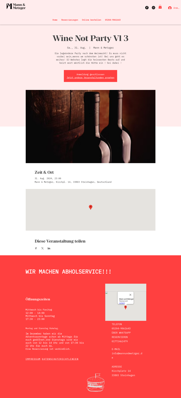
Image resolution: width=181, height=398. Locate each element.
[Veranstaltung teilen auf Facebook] (36, 248)
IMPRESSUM (33, 359)
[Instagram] (153, 7)
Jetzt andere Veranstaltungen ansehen (90, 77)
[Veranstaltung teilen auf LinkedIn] (49, 248)
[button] (160, 7)
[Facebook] (147, 7)
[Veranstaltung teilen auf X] (42, 248)
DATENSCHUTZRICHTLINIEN (60, 359)
